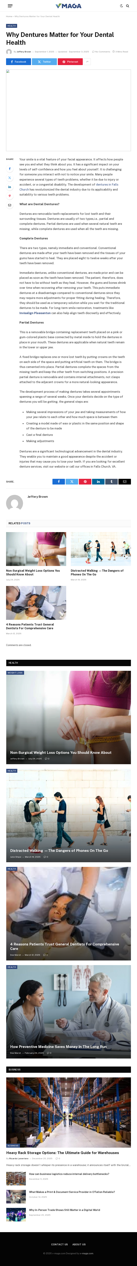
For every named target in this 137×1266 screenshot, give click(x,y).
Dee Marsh (15, 955)
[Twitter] (9, 177)
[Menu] (10, 6)
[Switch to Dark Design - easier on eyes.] (121, 5)
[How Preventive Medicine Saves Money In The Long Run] (68, 1012)
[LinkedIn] (9, 186)
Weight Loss (15, 673)
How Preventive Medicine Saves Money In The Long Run (58, 1047)
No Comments (102, 51)
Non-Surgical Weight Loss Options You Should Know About (33, 572)
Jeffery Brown (24, 51)
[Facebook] (9, 168)
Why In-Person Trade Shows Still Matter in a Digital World (64, 1210)
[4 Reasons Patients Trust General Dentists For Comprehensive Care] (36, 603)
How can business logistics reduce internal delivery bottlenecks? (69, 1174)
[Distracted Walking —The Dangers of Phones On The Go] (101, 549)
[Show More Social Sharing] (87, 61)
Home (9, 16)
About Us (79, 1244)
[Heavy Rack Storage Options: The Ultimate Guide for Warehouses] (68, 1112)
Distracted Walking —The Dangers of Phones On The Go (97, 572)
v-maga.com (86, 1253)
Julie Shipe (15, 857)
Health (11, 26)
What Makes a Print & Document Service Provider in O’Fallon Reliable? (72, 1192)
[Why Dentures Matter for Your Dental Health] (68, 110)
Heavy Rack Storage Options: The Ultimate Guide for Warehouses (62, 1153)
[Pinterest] (9, 195)
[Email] (9, 205)
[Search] (127, 6)
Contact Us (59, 1244)
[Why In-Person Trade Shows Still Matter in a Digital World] (16, 1214)
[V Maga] (68, 6)
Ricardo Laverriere (18, 1158)
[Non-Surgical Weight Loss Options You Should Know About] (36, 549)
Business (13, 1146)
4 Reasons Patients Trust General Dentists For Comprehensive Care (30, 626)
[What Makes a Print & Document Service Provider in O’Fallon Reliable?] (16, 1196)
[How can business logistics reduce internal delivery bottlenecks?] (16, 1178)
